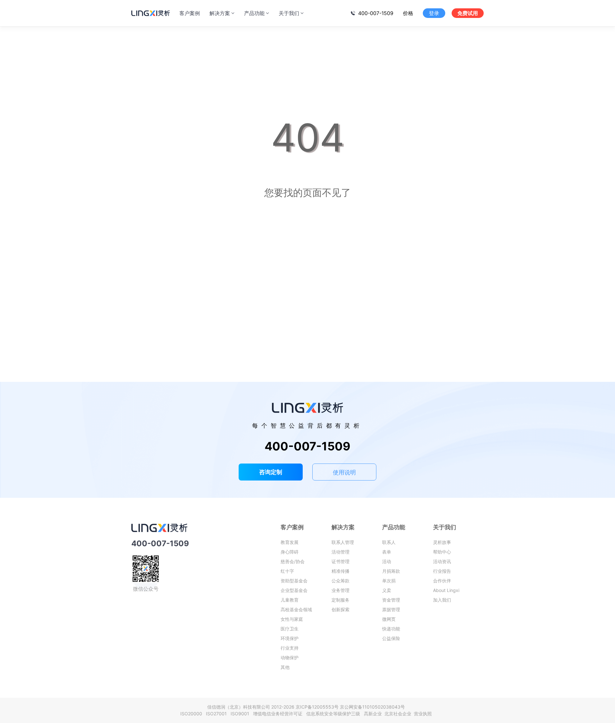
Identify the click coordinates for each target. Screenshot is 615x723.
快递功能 (391, 628)
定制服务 (340, 600)
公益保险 (391, 638)
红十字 (287, 571)
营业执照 (423, 713)
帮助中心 (442, 552)
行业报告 (442, 571)
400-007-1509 (375, 13)
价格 (408, 13)
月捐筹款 (391, 571)
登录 (434, 13)
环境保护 (290, 638)
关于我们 (289, 13)
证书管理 (340, 561)
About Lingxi (446, 590)
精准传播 (340, 571)
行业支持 (290, 648)
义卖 (386, 590)
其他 (285, 667)
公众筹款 (340, 580)
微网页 (389, 619)
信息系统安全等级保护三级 (334, 713)
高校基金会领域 (296, 609)
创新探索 (340, 609)
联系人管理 (343, 542)
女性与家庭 (292, 619)
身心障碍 (290, 552)
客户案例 (189, 13)
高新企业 (373, 713)
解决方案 (219, 13)
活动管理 (340, 552)
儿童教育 (290, 600)
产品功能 (254, 13)
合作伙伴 (442, 580)
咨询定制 (270, 472)
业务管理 (340, 590)
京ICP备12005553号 (317, 707)
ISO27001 (217, 713)
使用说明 (344, 472)
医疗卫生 (290, 628)
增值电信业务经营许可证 (279, 713)
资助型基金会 (294, 580)
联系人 (389, 542)
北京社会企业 (398, 713)
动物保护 (290, 657)
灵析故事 (442, 542)
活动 (386, 561)
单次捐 (389, 580)
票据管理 (391, 609)
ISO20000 (192, 713)
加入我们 (442, 600)
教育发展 (290, 542)
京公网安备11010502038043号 (372, 707)
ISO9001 (241, 713)
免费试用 (467, 13)
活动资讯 (442, 561)
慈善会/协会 (293, 561)
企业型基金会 (294, 590)
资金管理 (391, 600)
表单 (386, 552)
